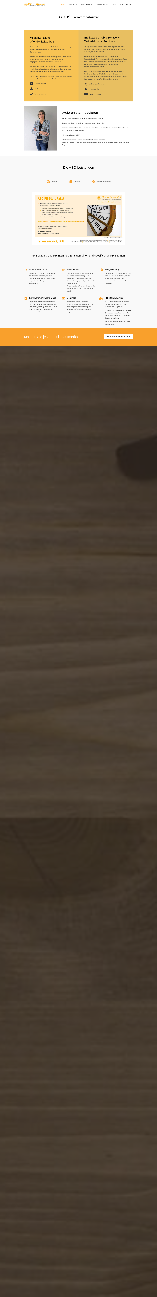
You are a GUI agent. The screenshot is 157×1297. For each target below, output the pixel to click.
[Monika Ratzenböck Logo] (34, 4)
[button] (76, 4)
